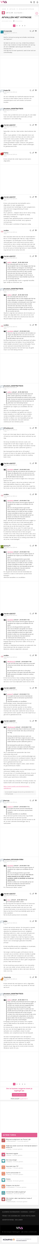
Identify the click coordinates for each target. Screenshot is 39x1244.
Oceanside (8, 31)
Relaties (9, 1161)
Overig (9, 1149)
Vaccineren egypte (12, 1153)
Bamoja (6, 800)
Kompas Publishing (21, 1240)
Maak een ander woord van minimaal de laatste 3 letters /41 (21, 1146)
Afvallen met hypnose (26, 9)
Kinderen (10, 1193)
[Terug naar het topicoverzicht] (3, 14)
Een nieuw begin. (11, 1160)
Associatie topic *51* (12, 1166)
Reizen (9, 1155)
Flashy (6, 153)
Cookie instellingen (28, 1216)
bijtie (5, 921)
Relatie (8, 1179)
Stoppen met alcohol (12, 1185)
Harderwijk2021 (10, 125)
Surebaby (10, 331)
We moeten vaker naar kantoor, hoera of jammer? (19, 1199)
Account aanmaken (19, 1095)
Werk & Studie (11, 1201)
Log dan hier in (24, 1098)
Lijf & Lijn (12, 9)
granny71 (7, 546)
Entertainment (11, 1141)
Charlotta (7, 977)
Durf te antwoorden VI (13, 1173)
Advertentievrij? (8, 1220)
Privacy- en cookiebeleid (11, 1216)
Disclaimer (19, 1220)
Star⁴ (9, 900)
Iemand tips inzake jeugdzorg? (16, 1192)
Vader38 (7, 90)
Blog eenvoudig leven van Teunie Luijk (18, 1139)
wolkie (6, 230)
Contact (32, 1212)
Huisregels (24, 1212)
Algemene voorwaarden (11, 1212)
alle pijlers (18, 13)
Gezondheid (11, 1187)
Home (4, 9)
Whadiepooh (8, 428)
